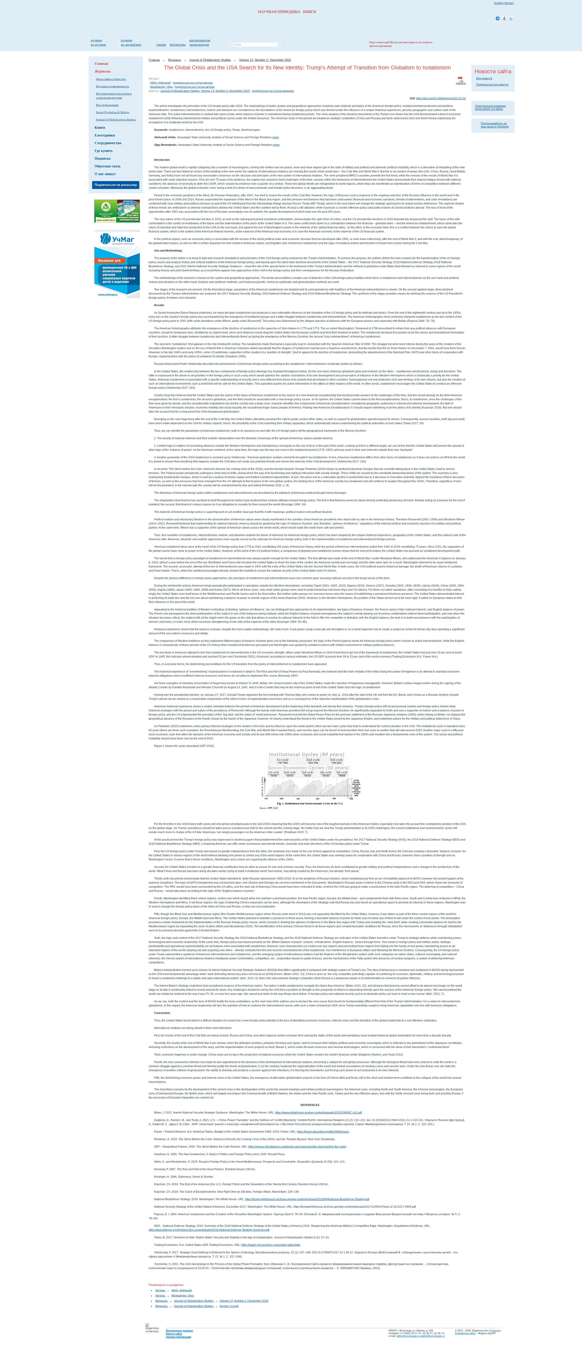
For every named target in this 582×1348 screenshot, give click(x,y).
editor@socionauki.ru (408, 1336)
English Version (504, 3)
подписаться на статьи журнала (273, 91)
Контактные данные (179, 1330)
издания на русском (98, 42)
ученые (161, 44)
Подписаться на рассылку (116, 184)
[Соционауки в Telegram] (497, 18)
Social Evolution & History (113, 112)
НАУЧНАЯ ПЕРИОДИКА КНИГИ (287, 12)
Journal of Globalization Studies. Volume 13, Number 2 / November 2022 (205, 91)
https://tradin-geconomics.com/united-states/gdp (270, 1245)
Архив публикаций (178, 1337)
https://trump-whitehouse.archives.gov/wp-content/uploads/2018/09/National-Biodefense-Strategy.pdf (307, 1199)
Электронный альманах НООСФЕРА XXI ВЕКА (490, 107)
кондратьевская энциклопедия (199, 42)
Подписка (102, 158)
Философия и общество (111, 79)
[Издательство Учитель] (117, 221)
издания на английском (131, 42)
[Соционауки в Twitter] (511, 18)
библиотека (178, 44)
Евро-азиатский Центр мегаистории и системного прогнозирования (401, 44)
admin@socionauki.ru (432, 1336)
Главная (101, 63)
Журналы (103, 71)
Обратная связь (107, 166)
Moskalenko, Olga (161, 86)
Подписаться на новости (492, 84)
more (275, 137)
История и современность (112, 86)
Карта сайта (174, 1333)
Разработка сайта (465, 1333)
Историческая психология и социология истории (114, 95)
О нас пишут (105, 173)
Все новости (484, 78)
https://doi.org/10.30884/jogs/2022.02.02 (441, 98)
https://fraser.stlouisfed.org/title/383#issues (323, 1131)
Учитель (495, 1330)
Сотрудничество (108, 142)
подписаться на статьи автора (193, 82)
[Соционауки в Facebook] (504, 18)
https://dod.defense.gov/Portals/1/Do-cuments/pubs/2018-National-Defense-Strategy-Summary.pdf (209, 1230)
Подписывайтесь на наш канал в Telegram (495, 125)
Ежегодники (105, 135)
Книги (100, 127)
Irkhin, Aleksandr (160, 82)
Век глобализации (107, 105)
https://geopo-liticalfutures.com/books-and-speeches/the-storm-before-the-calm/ (297, 1146)
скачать (461, 83)
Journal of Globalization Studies (116, 119)
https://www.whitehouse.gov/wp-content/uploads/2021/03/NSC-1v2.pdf (318, 1112)
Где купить (104, 150)
